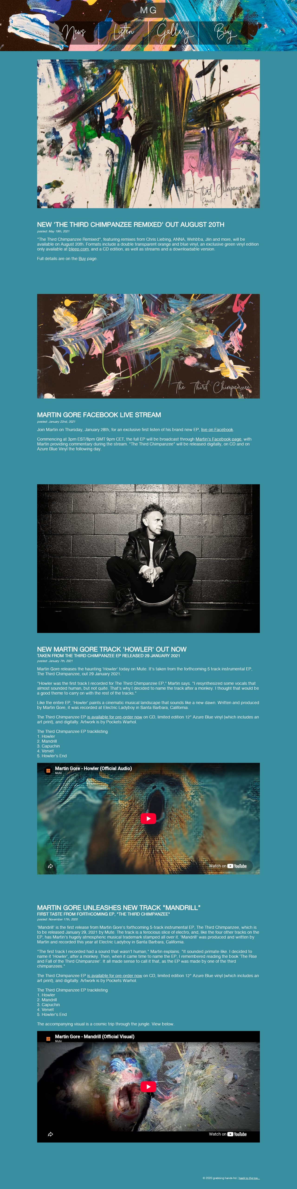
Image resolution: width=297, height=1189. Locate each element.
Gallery (173, 33)
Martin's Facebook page (218, 439)
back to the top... (249, 1178)
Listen (123, 33)
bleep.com (79, 249)
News (73, 33)
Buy (223, 33)
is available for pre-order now (114, 717)
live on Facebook (217, 429)
